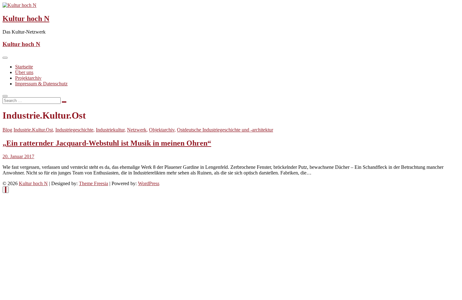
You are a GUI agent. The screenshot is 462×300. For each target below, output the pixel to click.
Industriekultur (110, 129)
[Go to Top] (5, 190)
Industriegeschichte (74, 129)
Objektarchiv (161, 129)
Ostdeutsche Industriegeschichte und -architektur (225, 129)
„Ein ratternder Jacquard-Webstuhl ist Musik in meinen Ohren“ (107, 143)
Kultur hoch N (26, 18)
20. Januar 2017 (18, 156)
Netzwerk (136, 129)
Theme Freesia (93, 183)
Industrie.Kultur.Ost (33, 129)
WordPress (148, 183)
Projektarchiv (28, 78)
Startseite (24, 66)
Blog (7, 129)
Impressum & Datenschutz (41, 83)
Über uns (24, 72)
